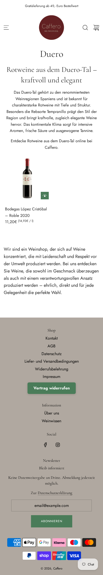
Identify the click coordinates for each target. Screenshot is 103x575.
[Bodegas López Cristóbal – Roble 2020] (27, 178)
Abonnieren (51, 521)
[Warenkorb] (96, 27)
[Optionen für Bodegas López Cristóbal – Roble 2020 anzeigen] (45, 195)
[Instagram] (57, 444)
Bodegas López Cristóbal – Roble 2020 (26, 212)
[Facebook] (45, 444)
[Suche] (85, 27)
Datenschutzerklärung (55, 492)
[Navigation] (6, 27)
